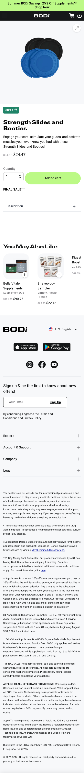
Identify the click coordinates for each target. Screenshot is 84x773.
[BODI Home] (42, 15)
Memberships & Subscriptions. (48, 550)
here (43, 570)
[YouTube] (54, 364)
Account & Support (17, 447)
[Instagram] (29, 364)
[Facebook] (42, 364)
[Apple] (25, 347)
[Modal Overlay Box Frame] (35, 404)
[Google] (57, 347)
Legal (7, 470)
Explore (8, 435)
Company (10, 459)
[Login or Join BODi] (79, 15)
